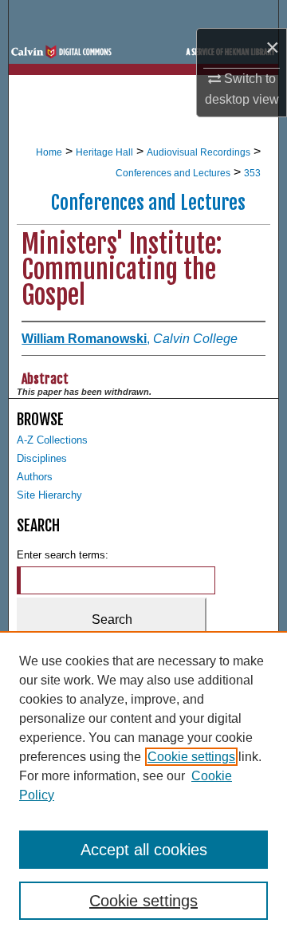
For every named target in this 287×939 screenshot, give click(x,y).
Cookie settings (191, 756)
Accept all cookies (144, 849)
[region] (143, 785)
